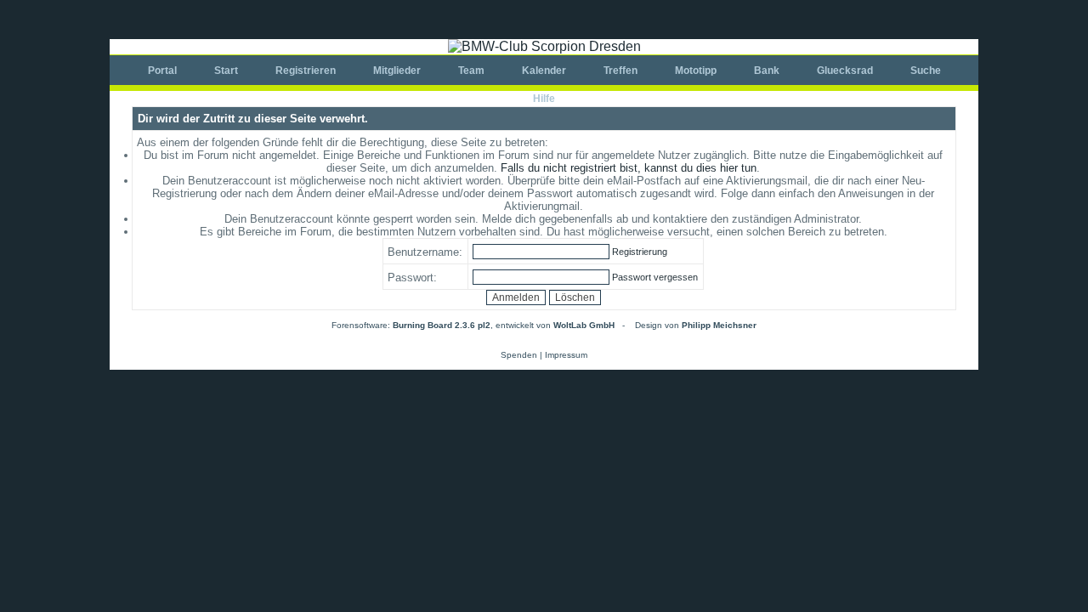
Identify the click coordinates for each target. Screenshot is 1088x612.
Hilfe (544, 99)
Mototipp (696, 70)
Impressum (566, 355)
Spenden (519, 355)
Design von (695, 325)
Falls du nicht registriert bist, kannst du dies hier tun (628, 168)
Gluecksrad (845, 70)
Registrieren (305, 70)
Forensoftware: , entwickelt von (473, 325)
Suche (925, 70)
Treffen (621, 70)
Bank (766, 70)
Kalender (544, 70)
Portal (162, 70)
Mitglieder (397, 70)
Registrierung (639, 251)
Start (226, 70)
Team (471, 70)
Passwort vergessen (655, 277)
